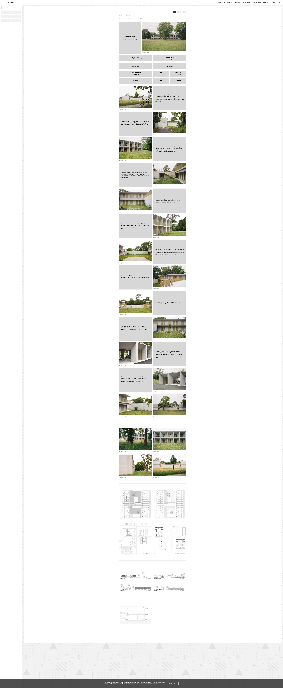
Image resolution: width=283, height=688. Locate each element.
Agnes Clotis (178, 74)
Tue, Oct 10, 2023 (125, 18)
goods (273, 2)
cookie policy (155, 683)
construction (247, 2)
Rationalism (164, 18)
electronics (257, 2)
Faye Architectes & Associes (135, 59)
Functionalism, (157, 18)
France (138, 18)
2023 (143, 18)
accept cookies (172, 683)
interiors (237, 2)
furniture (266, 2)
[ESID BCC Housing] (164, 22)
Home (219, 2)
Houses (132, 18)
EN (174, 11)
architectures (228, 2)
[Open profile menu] (279, 2)
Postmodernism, (150, 18)
